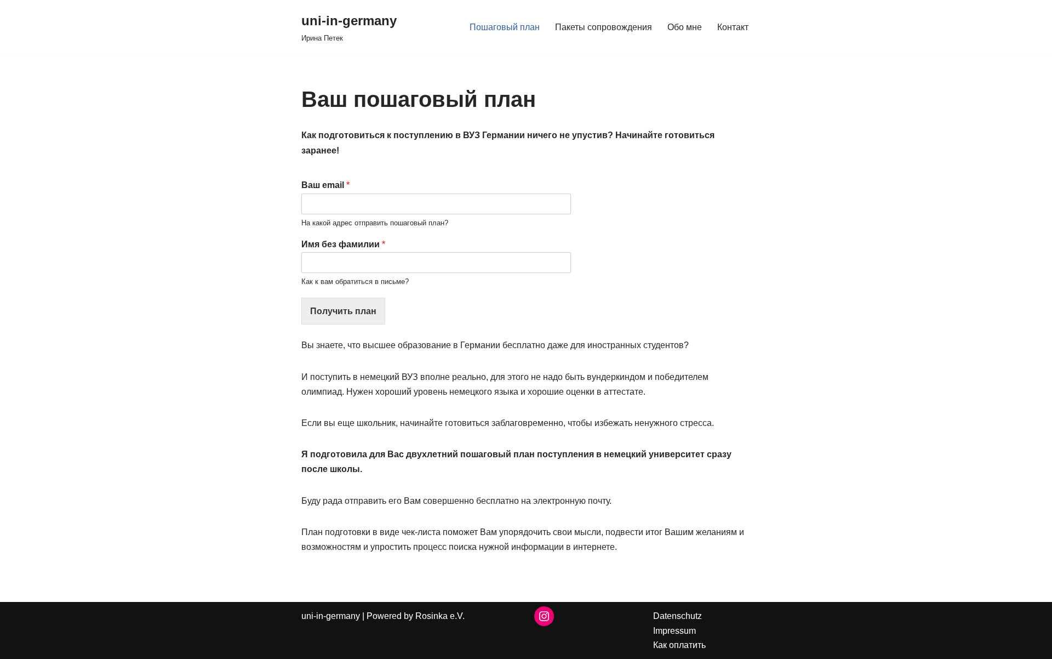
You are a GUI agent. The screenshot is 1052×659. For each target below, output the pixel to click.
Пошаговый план (505, 27)
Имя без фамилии (343, 244)
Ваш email (325, 185)
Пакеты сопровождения (603, 27)
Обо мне (684, 27)
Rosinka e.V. (440, 616)
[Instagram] (544, 616)
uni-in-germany (330, 616)
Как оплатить (679, 645)
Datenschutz (677, 616)
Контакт (732, 27)
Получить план (343, 311)
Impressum (674, 630)
